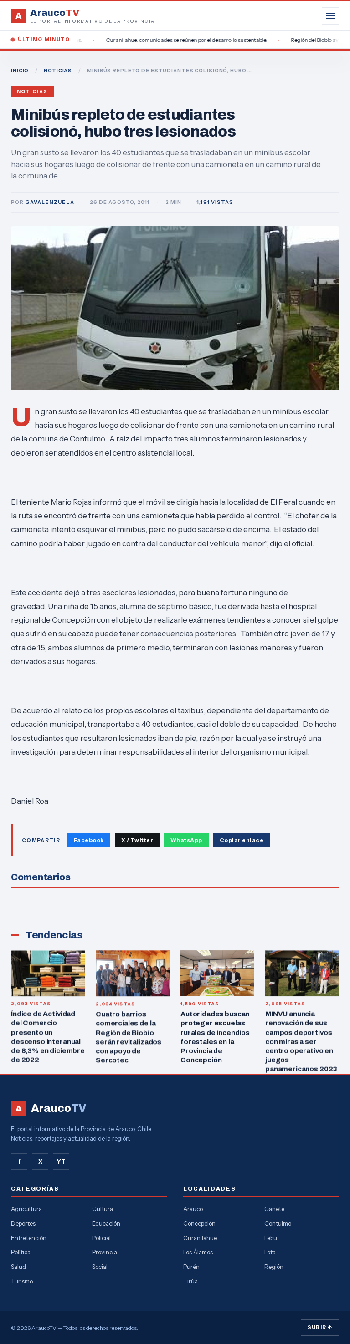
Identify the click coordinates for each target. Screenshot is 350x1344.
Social (100, 1266)
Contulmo (277, 1223)
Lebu (270, 1238)
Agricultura (26, 1208)
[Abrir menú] (330, 16)
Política (21, 1252)
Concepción (199, 1223)
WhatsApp (186, 840)
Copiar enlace (241, 840)
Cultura (102, 1208)
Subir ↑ (320, 1327)
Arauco (193, 1208)
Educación (106, 1223)
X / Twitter (137, 840)
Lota (270, 1252)
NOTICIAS (58, 70)
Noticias (32, 92)
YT (61, 1161)
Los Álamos (198, 1252)
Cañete (274, 1208)
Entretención (28, 1238)
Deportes (23, 1223)
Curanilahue (200, 1238)
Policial (101, 1238)
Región (273, 1266)
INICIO (20, 70)
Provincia (104, 1252)
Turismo (22, 1281)
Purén (191, 1266)
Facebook (89, 840)
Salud (18, 1266)
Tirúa (190, 1281)
